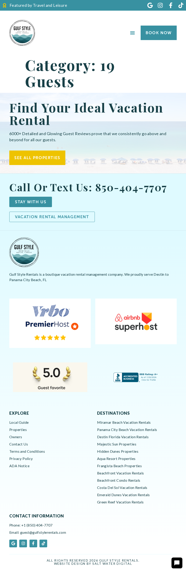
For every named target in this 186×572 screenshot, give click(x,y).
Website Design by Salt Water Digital (93, 563)
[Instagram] (160, 5)
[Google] (150, 5)
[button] (132, 33)
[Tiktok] (181, 5)
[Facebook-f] (171, 5)
